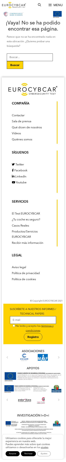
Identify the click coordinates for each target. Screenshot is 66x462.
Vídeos (16, 133)
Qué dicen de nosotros (27, 127)
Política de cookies (24, 279)
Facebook (20, 170)
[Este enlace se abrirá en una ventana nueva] (33, 382)
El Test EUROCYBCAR (26, 213)
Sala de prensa (21, 121)
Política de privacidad (26, 273)
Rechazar (28, 454)
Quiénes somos (22, 139)
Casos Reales (20, 225)
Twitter (19, 164)
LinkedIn (20, 176)
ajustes (44, 447)
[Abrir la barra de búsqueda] (39, 5)
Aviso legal (19, 267)
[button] (7, 357)
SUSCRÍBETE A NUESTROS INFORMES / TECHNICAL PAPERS (33, 311)
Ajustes (44, 454)
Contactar (18, 115)
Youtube (21, 182)
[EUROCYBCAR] (14, 5)
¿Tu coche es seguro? (26, 219)
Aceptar (12, 454)
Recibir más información (27, 243)
